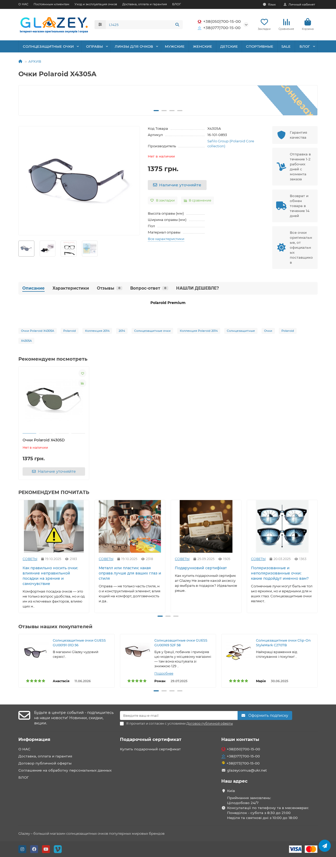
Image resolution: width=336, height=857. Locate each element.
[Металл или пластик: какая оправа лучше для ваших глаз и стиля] (130, 526)
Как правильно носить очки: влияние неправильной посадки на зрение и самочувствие (50, 576)
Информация (34, 739)
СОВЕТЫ (30, 559)
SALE (286, 46)
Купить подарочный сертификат (150, 749)
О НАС (23, 4)
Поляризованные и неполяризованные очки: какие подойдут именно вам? (280, 573)
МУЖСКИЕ (175, 46)
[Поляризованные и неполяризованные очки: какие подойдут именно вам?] (282, 526)
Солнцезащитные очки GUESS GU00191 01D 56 (79, 642)
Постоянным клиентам (51, 4)
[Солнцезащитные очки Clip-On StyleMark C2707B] (238, 651)
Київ (231, 791)
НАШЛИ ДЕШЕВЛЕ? (197, 288)
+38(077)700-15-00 (221, 27)
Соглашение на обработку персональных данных (65, 770)
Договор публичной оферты (45, 763)
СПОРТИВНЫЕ (259, 46)
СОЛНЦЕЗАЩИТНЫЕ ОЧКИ (48, 46)
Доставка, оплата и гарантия (144, 4)
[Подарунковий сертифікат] (206, 526)
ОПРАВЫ (94, 46)
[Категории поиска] (100, 24)
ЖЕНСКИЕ (202, 46)
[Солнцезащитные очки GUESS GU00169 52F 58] (137, 651)
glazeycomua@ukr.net (247, 770)
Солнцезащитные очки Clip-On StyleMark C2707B (283, 642)
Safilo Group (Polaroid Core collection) (230, 143)
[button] (27, 100)
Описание (33, 288)
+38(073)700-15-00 (243, 763)
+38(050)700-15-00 (222, 21)
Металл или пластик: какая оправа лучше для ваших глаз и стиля (130, 573)
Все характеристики (166, 239)
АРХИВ (34, 61)
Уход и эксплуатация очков (96, 4)
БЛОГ (176, 4)
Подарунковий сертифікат (201, 568)
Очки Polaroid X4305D (44, 440)
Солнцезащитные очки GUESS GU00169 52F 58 (180, 642)
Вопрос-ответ (148, 288)
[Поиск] (177, 24)
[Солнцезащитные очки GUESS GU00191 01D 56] (36, 651)
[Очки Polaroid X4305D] (54, 401)
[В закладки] (82, 373)
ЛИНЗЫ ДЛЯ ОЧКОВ (134, 46)
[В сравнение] (82, 383)
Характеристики (70, 288)
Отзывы (108, 288)
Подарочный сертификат (150, 739)
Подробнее (163, 673)
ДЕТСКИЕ (229, 46)
